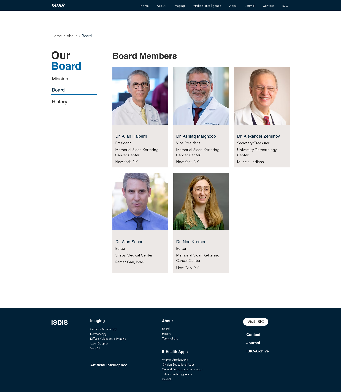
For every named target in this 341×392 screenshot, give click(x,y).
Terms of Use (170, 338)
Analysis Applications (175, 359)
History (166, 334)
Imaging (97, 320)
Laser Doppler (99, 343)
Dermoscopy (98, 334)
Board (166, 329)
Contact (253, 334)
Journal (253, 343)
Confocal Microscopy (103, 329)
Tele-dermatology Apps (177, 374)
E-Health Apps (175, 351)
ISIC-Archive (258, 351)
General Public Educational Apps (182, 369)
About (167, 321)
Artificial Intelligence (108, 365)
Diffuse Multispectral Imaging (108, 339)
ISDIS (57, 5)
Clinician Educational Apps (178, 364)
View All (95, 348)
